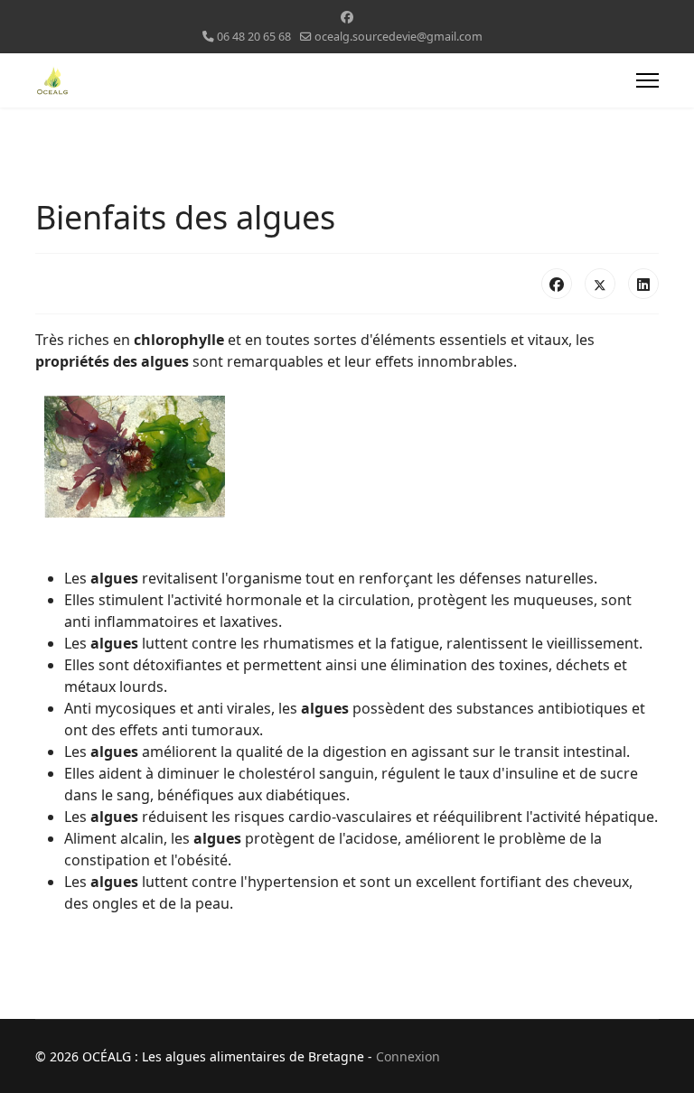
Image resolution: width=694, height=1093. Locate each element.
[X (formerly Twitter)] (600, 283)
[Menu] (647, 80)
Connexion (408, 1056)
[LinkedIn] (643, 283)
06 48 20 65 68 (254, 36)
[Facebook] (347, 16)
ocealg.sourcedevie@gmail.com (398, 36)
